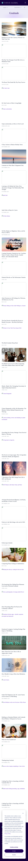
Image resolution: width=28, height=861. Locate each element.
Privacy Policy (8, 833)
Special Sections (17, 7)
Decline (14, 854)
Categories (5, 7)
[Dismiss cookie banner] (22, 813)
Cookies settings (14, 847)
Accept (14, 851)
